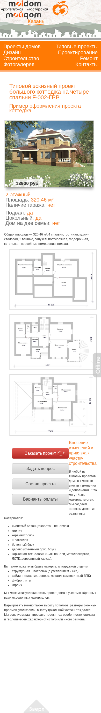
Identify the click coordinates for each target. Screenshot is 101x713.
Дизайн (12, 52)
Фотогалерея (18, 64)
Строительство (21, 58)
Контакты (86, 64)
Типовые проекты (77, 46)
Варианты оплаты (40, 499)
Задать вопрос (40, 468)
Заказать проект (40, 453)
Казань (36, 21)
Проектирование (78, 52)
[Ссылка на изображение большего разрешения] (53, 279)
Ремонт (89, 58)
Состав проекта (40, 484)
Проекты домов (22, 46)
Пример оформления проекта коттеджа (45, 108)
